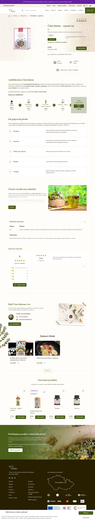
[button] (86, 518)
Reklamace (31, 489)
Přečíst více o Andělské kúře (15, 94)
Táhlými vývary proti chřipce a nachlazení (47, 358)
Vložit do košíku (81, 48)
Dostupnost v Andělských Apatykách (57, 42)
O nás (53, 5)
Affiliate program (32, 499)
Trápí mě (53, 10)
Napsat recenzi (21, 284)
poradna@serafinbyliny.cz (25, 319)
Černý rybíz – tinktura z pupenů (16, 409)
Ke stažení (30, 487)
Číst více (12, 207)
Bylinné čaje (24, 16)
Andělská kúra (52, 39)
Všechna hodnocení (81, 21)
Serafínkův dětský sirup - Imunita (36, 412)
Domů (48, 5)
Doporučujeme (33, 393)
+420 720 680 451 (23, 316)
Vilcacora (76, 408)
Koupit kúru (79, 106)
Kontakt (79, 5)
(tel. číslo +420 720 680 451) (33, 438)
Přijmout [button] (85, 513)
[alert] (47, 515)
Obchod (11, 481)
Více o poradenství (15, 324)
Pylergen (57, 408)
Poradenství (73, 10)
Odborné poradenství (15, 450)
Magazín (60, 10)
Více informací (47, 518)
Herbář (66, 10)
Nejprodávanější (34, 390)
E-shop (47, 10)
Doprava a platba (62, 5)
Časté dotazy (72, 5)
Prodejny (81, 10)
